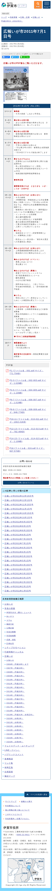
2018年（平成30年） (15, 711)
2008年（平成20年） (15, 672)
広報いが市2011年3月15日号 (18, 574)
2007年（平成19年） (15, 668)
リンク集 (8, 763)
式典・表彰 (11, 640)
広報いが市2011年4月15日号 (18, 565)
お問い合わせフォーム (26, 482)
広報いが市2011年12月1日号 (18, 500)
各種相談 (8, 759)
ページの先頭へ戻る (38, 794)
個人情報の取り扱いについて (17, 810)
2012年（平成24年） (15, 687)
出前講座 (8, 772)
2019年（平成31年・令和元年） (20, 715)
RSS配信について (12, 806)
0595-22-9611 (23, 835)
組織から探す (26, 801)
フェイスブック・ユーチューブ (19, 746)
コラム (9, 620)
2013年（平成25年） (15, 691)
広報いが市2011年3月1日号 (17, 578)
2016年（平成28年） (15, 703)
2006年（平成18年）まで (17, 664)
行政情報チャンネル (14, 652)
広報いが (36, 17)
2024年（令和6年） (15, 734)
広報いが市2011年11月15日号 (18, 505)
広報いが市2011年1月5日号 (17, 591)
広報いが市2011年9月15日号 (18, 522)
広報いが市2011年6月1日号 (17, 552)
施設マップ (9, 776)
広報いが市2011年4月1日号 (17, 569)
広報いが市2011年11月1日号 (18, 509)
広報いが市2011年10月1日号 (18, 518)
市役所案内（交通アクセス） (17, 819)
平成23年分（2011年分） (12, 21)
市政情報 (13, 17)
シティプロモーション (15, 648)
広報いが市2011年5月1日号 (17, 561)
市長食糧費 (11, 636)
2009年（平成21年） (15, 676)
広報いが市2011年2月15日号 (18, 582)
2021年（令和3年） (15, 722)
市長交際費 (11, 632)
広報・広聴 (25, 17)
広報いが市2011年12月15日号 (19, 496)
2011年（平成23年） (15, 684)
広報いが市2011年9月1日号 (17, 526)
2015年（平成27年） (15, 699)
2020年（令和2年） (15, 718)
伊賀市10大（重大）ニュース (18, 612)
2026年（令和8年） (15, 742)
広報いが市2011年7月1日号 (17, 543)
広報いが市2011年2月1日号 (17, 587)
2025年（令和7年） (15, 738)
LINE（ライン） (12, 750)
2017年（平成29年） (15, 707)
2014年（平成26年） (15, 695)
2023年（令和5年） (15, 730)
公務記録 (10, 628)
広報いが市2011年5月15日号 (18, 556)
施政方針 (10, 624)
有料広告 (8, 767)
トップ (4, 17)
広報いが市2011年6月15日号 (18, 548)
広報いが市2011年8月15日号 (18, 530)
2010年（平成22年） (15, 680)
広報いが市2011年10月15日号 (19, 513)
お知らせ (8, 604)
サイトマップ (11, 801)
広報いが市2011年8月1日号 (17, 535)
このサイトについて (13, 814)
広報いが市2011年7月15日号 (18, 539)
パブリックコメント (14, 755)
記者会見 (10, 643)
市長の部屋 (9, 608)
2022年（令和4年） (15, 726)
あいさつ (10, 616)
